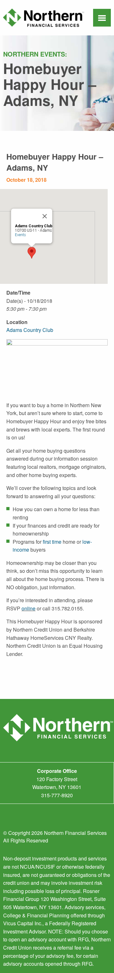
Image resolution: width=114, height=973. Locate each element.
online (28, 608)
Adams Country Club (29, 330)
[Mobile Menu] (102, 18)
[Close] (44, 216)
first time (52, 541)
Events (20, 235)
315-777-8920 (57, 795)
